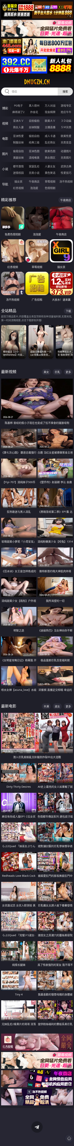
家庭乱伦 (34, 166)
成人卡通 (50, 136)
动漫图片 (66, 151)
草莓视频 (50, 181)
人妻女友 (50, 166)
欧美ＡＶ (50, 120)
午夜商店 (34, 181)
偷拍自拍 (34, 136)
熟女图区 (50, 157)
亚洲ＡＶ (18, 120)
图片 (5, 154)
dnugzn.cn (37, 82)
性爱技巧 (66, 173)
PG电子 (18, 105)
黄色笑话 (50, 173)
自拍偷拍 (34, 120)
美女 (46, 372)
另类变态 (66, 142)
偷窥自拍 (18, 151)
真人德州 (34, 105)
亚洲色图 (34, 151)
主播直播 (50, 127)
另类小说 (34, 173)
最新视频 (8, 371)
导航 (5, 184)
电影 (5, 139)
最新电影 (8, 706)
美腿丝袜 (18, 157)
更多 (68, 372)
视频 (5, 123)
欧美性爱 (66, 136)
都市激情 (18, 166)
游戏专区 (66, 105)
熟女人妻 (18, 127)
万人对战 (50, 105)
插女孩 (18, 181)
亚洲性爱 (18, 136)
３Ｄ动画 (66, 120)
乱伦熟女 (50, 142)
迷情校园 (18, 173)
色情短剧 (50, 188)
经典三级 (34, 142)
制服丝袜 (18, 142)
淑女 (57, 706)
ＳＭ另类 (66, 127)
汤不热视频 (66, 181)
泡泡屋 (34, 188)
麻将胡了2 (18, 112)
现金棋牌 (50, 112)
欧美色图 (50, 151)
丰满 (46, 706)
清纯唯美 (34, 157)
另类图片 (66, 157)
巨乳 (57, 372)
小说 (5, 169)
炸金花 (34, 112)
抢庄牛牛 (66, 112)
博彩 (5, 108)
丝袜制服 (34, 127)
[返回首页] (69, 1138)
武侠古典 (66, 166)
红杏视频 (18, 188)
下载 (68, 311)
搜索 (65, 91)
